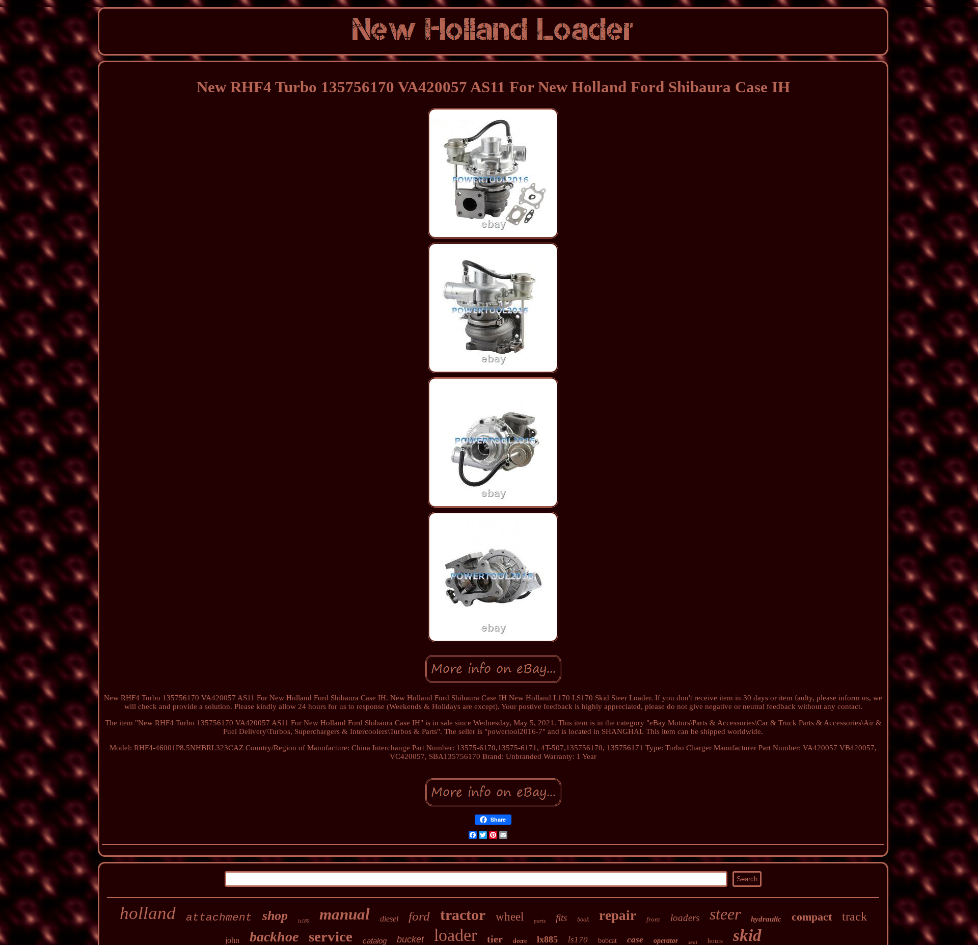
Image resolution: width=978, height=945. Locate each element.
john (232, 940)
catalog (375, 940)
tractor (462, 914)
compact (812, 916)
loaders (684, 917)
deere (520, 940)
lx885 (547, 939)
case (635, 939)
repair (617, 915)
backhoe (274, 936)
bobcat (607, 940)
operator (666, 940)
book (583, 919)
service (330, 936)
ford (419, 916)
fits (561, 917)
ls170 (578, 939)
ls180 (303, 921)
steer (725, 914)
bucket (410, 939)
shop (275, 915)
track (854, 916)
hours (715, 940)
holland (148, 913)
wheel (510, 916)
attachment (219, 918)
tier (495, 938)
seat (692, 942)
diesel (389, 918)
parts (540, 920)
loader (455, 935)
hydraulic (766, 919)
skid (747, 935)
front (653, 919)
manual (344, 914)
